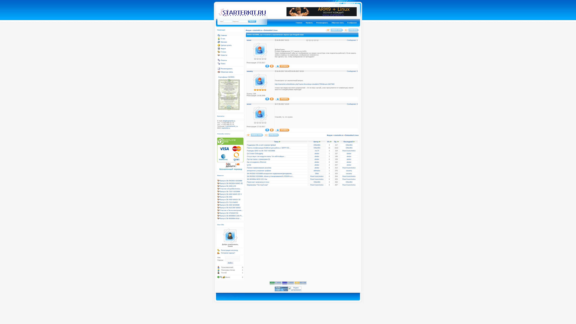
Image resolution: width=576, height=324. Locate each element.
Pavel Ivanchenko (349, 151)
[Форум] (219, 49)
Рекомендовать (322, 23)
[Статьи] (219, 52)
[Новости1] (219, 56)
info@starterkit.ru (229, 121)
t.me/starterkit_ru (231, 126)
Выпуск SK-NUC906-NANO (230, 208)
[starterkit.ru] (242, 16)
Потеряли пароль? (228, 253)
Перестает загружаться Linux (258, 182)
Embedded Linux (271, 30)
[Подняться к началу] (272, 67)
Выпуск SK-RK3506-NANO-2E (231, 183)
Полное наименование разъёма (259, 168)
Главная (299, 23)
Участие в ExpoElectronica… (231, 189)
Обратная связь (338, 23)
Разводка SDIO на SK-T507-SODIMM (261, 151)
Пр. (335, 142)
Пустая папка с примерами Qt (258, 159)
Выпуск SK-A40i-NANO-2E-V (231, 194)
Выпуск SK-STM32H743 (229, 213)
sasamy (250, 71)
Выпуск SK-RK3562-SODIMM (231, 181)
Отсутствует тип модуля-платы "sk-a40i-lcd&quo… (266, 156)
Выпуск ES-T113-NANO (229, 202)
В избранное (352, 23)
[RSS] (300, 284)
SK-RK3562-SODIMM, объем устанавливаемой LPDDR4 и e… (270, 176)
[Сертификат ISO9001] (229, 110)
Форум (223, 48)
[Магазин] (219, 42)
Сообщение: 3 (352, 104)
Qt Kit (249, 165)
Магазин (224, 42)
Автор (316, 142)
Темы (276, 142)
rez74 (317, 151)
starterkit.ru (226, 128)
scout (249, 40)
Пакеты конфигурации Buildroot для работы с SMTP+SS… (269, 148)
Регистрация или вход (229, 250)
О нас (223, 39)
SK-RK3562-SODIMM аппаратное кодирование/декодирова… (270, 173)
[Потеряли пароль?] (218, 253)
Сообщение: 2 (352, 71)
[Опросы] (219, 61)
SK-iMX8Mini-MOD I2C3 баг (257, 179)
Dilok (317, 173)
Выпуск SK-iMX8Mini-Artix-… (231, 218)
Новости (224, 55)
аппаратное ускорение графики (259, 171)
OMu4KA (317, 145)
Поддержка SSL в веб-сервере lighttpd (261, 145)
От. (328, 142)
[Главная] (219, 36)
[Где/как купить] (219, 46)
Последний (348, 142)
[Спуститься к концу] (267, 67)
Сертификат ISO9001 (226, 77)
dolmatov (317, 171)
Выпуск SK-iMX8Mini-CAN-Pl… (231, 216)
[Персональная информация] (282, 67)
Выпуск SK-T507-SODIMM (230, 191)
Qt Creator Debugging (255, 153)
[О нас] (219, 39)
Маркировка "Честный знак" (257, 185)
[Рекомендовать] (219, 69)
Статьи (223, 52)
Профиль (309, 23)
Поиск (223, 63)
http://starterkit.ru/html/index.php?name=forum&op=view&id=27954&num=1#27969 (304, 84)
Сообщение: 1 (352, 40)
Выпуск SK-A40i (226, 197)
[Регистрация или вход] (218, 251)
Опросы (224, 60)
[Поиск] (219, 64)
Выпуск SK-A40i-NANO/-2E (230, 199)
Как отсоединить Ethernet (256, 162)
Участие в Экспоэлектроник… (231, 210)
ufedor (317, 153)
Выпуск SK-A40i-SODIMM (229, 205)
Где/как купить (226, 45)
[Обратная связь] (219, 72)
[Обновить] (218, 277)
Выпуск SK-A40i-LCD (228, 186)
